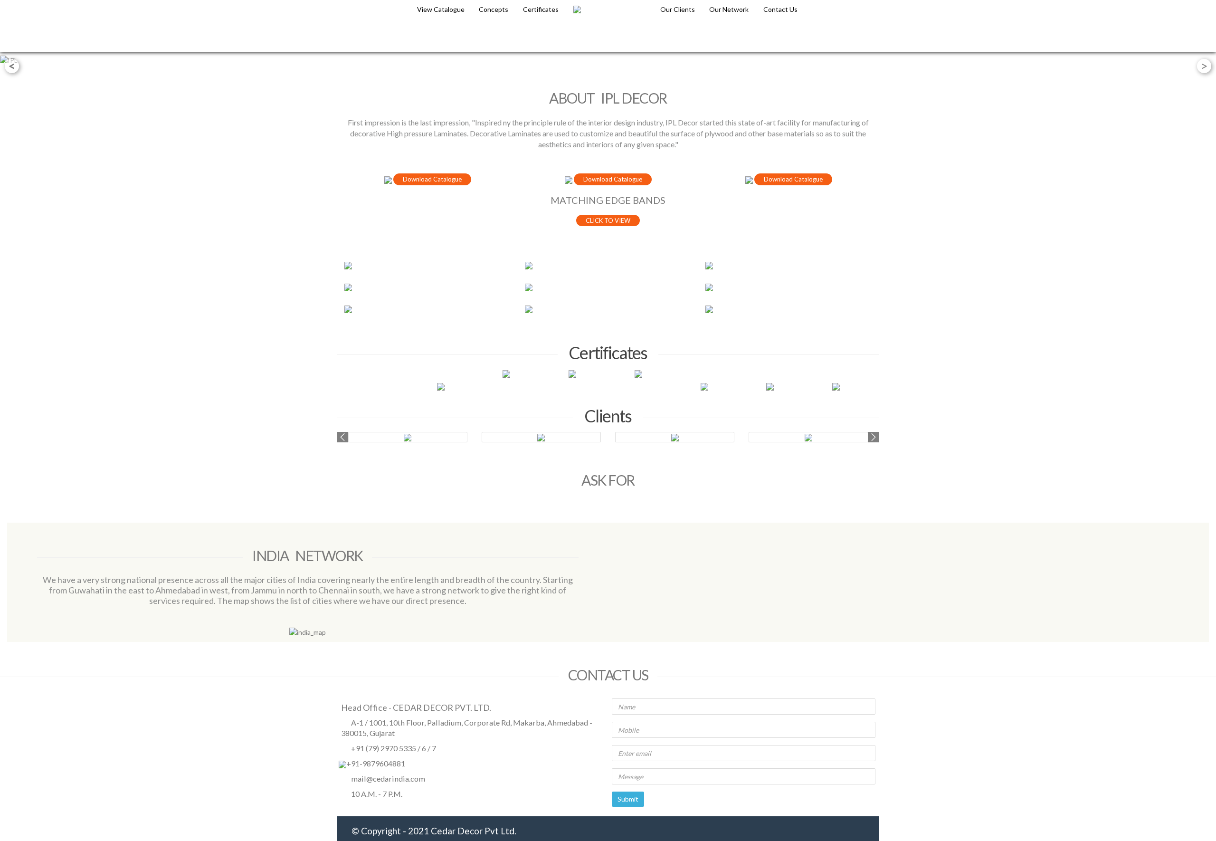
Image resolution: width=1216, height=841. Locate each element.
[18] (788, 265)
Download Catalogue (432, 179)
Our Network (729, 9)
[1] (427, 265)
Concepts (493, 9)
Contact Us (780, 9)
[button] (342, 437)
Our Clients (678, 9)
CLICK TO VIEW (608, 220)
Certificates (541, 9)
